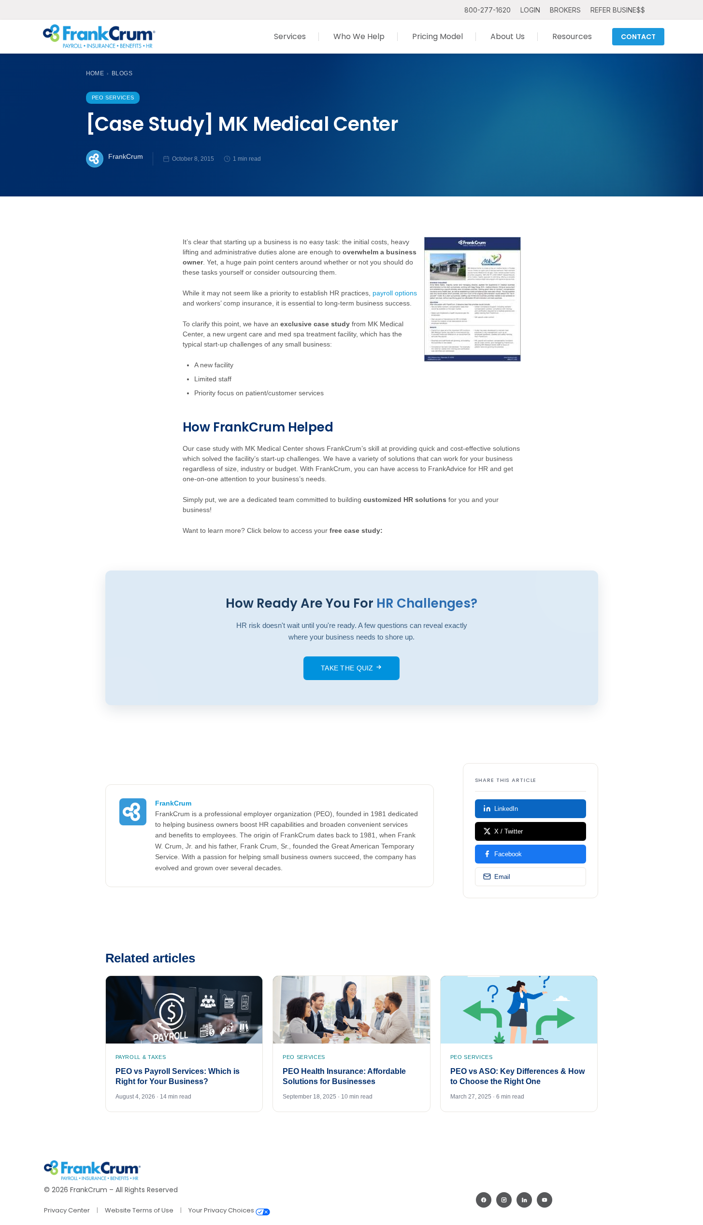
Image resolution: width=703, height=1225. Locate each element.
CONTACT (638, 37)
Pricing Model (437, 36)
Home (95, 73)
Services (290, 36)
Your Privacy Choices (222, 1210)
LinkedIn (506, 808)
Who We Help (359, 36)
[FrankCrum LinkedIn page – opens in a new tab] (524, 1200)
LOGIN (530, 10)
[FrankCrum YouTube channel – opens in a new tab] (544, 1200)
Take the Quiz (348, 668)
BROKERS (565, 10)
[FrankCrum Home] (99, 37)
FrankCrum (125, 156)
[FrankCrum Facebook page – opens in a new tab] (483, 1200)
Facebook (508, 854)
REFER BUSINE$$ (617, 10)
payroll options (395, 293)
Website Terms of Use (139, 1210)
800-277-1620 (487, 10)
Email (502, 876)
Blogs (122, 73)
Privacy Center (67, 1210)
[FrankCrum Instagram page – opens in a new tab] (504, 1200)
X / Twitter (508, 831)
